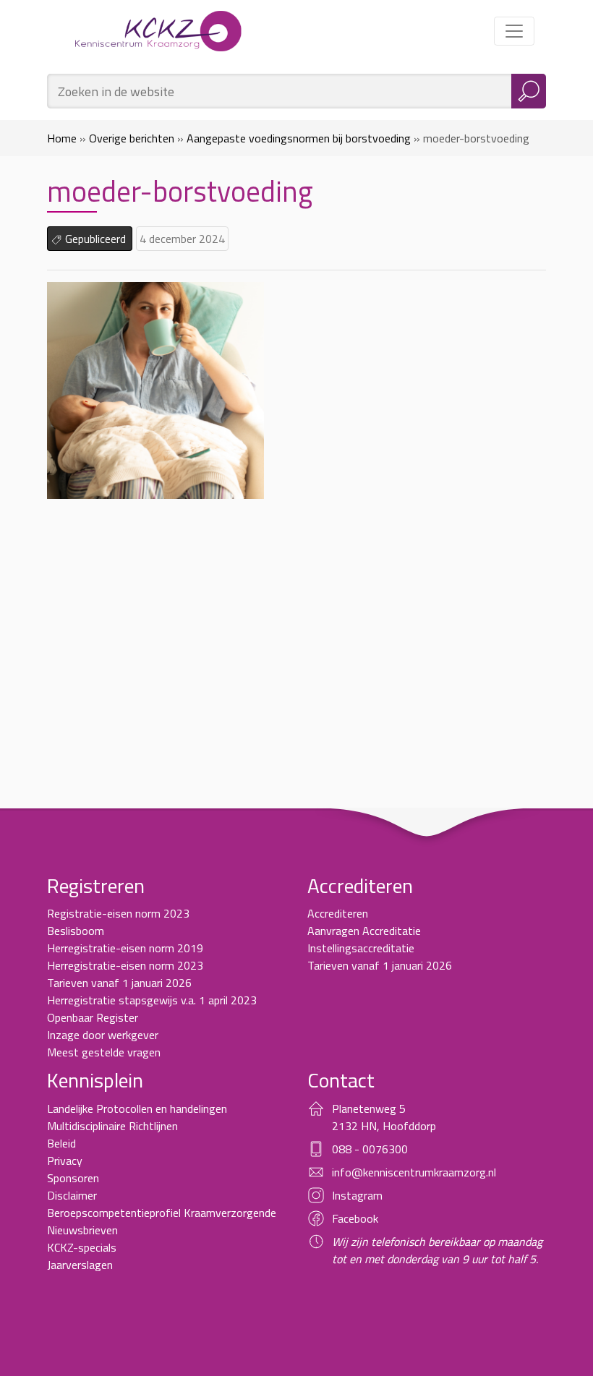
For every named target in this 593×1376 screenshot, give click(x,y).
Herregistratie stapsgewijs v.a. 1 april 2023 (152, 1000)
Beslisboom (75, 930)
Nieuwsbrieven (82, 1230)
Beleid (61, 1143)
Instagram (357, 1195)
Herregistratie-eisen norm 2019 (125, 948)
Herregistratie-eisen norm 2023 (125, 965)
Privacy (64, 1160)
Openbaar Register (92, 1017)
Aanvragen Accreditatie (364, 930)
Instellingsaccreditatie (360, 948)
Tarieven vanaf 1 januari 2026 (119, 982)
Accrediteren (337, 913)
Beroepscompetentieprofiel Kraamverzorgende (161, 1212)
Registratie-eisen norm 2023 (118, 913)
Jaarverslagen (80, 1264)
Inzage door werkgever (102, 1034)
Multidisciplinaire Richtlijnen (112, 1125)
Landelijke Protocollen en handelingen (137, 1108)
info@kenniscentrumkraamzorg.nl (414, 1172)
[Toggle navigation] (514, 31)
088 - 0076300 (370, 1149)
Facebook (355, 1218)
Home (62, 138)
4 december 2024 (182, 238)
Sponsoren (73, 1178)
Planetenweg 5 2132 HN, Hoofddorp (384, 1117)
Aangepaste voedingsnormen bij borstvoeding (299, 138)
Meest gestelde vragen (104, 1052)
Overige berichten (131, 138)
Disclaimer (72, 1195)
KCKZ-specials (81, 1247)
